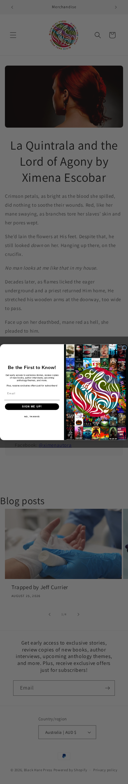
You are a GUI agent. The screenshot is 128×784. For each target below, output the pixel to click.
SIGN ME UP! (32, 406)
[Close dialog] (124, 348)
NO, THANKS (32, 416)
